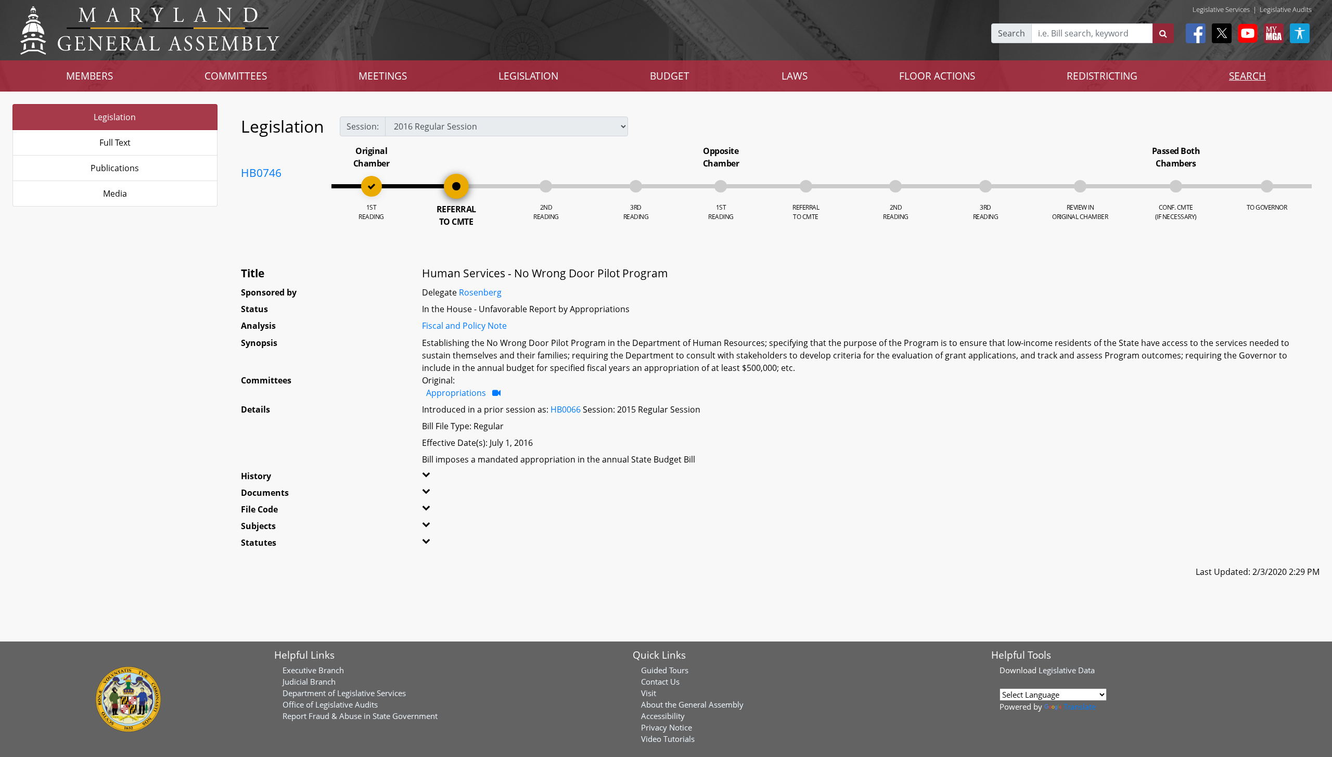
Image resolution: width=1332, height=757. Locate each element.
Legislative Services (1221, 9)
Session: (363, 126)
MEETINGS (382, 75)
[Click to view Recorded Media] (496, 393)
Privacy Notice (666, 727)
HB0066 (565, 409)
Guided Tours (664, 670)
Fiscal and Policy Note (464, 325)
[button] (459, 478)
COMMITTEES (235, 75)
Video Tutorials (668, 739)
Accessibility (663, 716)
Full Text (115, 142)
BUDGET (669, 75)
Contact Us (660, 681)
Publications (115, 168)
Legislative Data (1067, 670)
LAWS (795, 75)
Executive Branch (313, 670)
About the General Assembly (692, 704)
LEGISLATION (528, 75)
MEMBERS (89, 75)
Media (115, 193)
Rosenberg (480, 292)
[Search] (1163, 33)
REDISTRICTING (1102, 75)
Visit (648, 693)
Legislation (115, 117)
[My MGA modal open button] (1272, 33)
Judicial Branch (309, 681)
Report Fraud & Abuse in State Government (360, 716)
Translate (1080, 706)
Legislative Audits (1286, 9)
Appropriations (456, 393)
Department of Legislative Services (344, 693)
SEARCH (1247, 75)
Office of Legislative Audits (330, 704)
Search (1011, 33)
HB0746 (261, 172)
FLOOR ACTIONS (937, 75)
